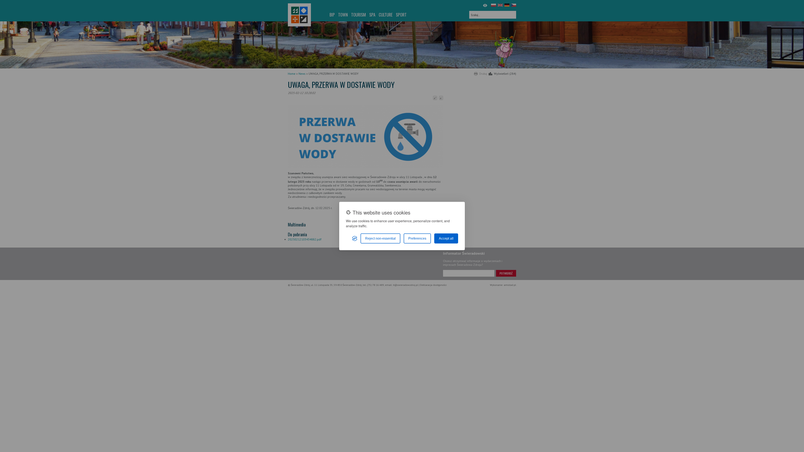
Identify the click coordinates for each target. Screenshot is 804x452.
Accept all (446, 238)
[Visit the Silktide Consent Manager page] (354, 238)
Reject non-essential (380, 238)
